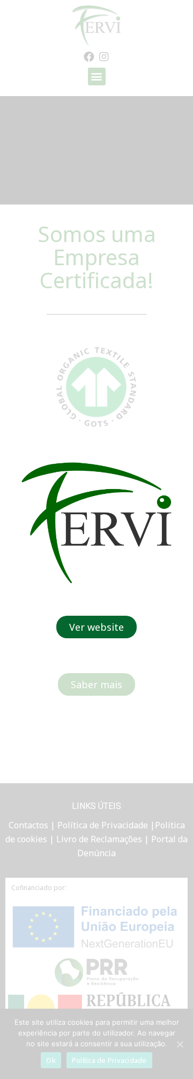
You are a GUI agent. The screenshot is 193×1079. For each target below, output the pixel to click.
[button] (96, 627)
